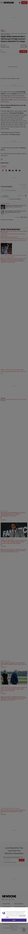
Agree (14, 920)
